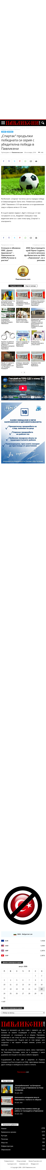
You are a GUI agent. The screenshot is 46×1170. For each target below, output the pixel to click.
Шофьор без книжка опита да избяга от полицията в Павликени (37, 303)
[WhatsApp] (25, 161)
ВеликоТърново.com (35, 1161)
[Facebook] (3, 161)
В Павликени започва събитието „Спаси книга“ (37, 343)
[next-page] (24, 372)
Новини (3, 1128)
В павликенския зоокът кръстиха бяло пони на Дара (22, 320)
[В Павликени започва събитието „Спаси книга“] (38, 335)
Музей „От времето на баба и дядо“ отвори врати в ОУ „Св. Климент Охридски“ (7, 365)
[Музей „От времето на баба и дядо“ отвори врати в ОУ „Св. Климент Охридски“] (8, 356)
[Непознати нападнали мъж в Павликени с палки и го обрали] (23, 294)
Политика (4, 1139)
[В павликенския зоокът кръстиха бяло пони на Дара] (23, 313)
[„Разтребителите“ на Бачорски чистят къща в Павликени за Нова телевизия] (8, 294)
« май (3, 1001)
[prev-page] (21, 372)
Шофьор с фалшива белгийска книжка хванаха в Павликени (22, 365)
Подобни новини (16, 286)
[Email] (30, 161)
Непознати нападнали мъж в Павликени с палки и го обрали (23, 303)
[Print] (36, 161)
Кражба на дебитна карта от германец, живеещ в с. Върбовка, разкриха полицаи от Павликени (7, 345)
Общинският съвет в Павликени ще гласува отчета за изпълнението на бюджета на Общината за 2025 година (38, 323)
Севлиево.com (23, 1164)
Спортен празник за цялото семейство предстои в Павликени (22, 344)
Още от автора (30, 286)
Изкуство (4, 1142)
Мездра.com (35, 1164)
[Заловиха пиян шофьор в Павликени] (38, 356)
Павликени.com (17, 152)
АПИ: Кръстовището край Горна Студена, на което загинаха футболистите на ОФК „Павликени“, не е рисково (34, 254)
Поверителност (9, 1161)
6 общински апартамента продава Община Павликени (7, 321)
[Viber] (9, 161)
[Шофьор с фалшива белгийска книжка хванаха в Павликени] (23, 356)
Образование (5, 1150)
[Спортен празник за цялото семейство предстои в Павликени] (23, 335)
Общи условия (21, 1161)
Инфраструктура (7, 1146)
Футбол (15, 127)
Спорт (9, 127)
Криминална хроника (8, 1132)
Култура (4, 1135)
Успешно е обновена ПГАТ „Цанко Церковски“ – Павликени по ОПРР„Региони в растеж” (10, 254)
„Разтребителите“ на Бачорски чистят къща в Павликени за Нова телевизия (8, 303)
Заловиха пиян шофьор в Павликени (36, 364)
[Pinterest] (19, 161)
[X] (14, 161)
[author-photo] (23, 271)
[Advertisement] (23, 35)
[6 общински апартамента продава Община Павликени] (8, 313)
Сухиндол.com (12, 1164)
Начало (3, 127)
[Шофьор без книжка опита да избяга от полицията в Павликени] (38, 294)
